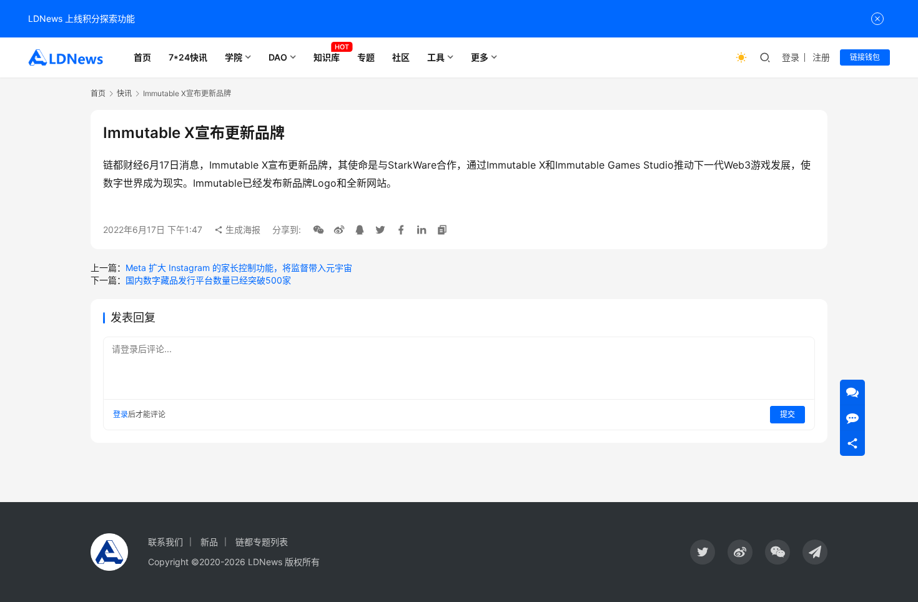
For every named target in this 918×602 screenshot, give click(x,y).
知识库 (326, 57)
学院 (233, 57)
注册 (821, 57)
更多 (479, 57)
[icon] (702, 552)
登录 (790, 57)
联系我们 (165, 541)
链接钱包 (865, 57)
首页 (142, 57)
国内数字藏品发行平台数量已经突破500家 (208, 280)
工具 (436, 57)
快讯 (124, 93)
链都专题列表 (261, 541)
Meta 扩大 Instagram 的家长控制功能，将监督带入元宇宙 (239, 267)
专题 (366, 57)
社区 (401, 57)
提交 (787, 414)
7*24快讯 (188, 57)
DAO (278, 57)
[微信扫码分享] (318, 230)
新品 (209, 541)
